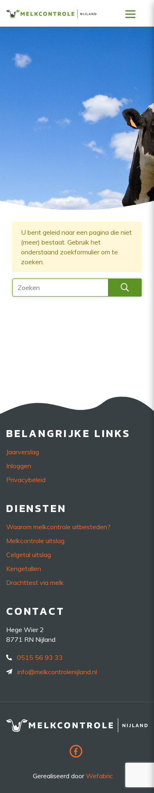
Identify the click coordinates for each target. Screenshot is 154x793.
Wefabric (99, 776)
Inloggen (18, 466)
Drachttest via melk (35, 582)
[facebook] (77, 754)
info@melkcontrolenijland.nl (57, 672)
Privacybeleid (26, 480)
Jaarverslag (22, 452)
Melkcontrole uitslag (35, 541)
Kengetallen (23, 568)
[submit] (125, 288)
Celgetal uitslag (28, 555)
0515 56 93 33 (40, 657)
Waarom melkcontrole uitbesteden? (58, 527)
